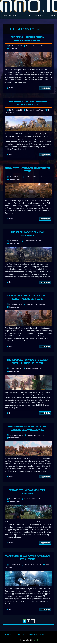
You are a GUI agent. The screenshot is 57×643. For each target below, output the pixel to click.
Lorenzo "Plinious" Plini (34, 110)
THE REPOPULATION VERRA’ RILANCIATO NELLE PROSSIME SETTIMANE (27, 297)
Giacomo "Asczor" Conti (33, 241)
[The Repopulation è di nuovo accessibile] (28, 254)
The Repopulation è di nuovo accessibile (27, 234)
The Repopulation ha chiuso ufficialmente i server (27, 39)
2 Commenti (13, 49)
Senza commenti (15, 179)
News (11, 88)
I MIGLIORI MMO (35, 15)
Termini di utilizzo (36, 635)
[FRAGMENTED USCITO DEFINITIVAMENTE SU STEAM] (28, 190)
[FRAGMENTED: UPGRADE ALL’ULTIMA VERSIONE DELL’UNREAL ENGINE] (28, 448)
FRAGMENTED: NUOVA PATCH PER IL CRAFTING (27, 492)
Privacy (20, 635)
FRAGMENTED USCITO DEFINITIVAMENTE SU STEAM (27, 170)
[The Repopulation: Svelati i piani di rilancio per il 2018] (28, 123)
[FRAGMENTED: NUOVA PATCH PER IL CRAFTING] (28, 512)
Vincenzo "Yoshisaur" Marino (36, 46)
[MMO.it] (28, 6)
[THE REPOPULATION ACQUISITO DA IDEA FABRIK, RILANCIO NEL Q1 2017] (28, 382)
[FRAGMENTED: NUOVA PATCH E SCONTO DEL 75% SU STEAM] (28, 578)
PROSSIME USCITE (11, 15)
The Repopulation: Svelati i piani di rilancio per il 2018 (27, 103)
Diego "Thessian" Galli (34, 368)
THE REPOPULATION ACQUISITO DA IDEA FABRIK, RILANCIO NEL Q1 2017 (27, 361)
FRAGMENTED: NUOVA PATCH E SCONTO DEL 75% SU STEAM (27, 558)
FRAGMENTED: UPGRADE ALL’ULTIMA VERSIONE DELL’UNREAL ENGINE (27, 428)
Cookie (8, 635)
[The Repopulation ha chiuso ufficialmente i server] (28, 59)
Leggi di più (45, 88)
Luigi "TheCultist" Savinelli (36, 304)
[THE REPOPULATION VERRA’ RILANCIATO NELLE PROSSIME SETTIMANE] (28, 318)
